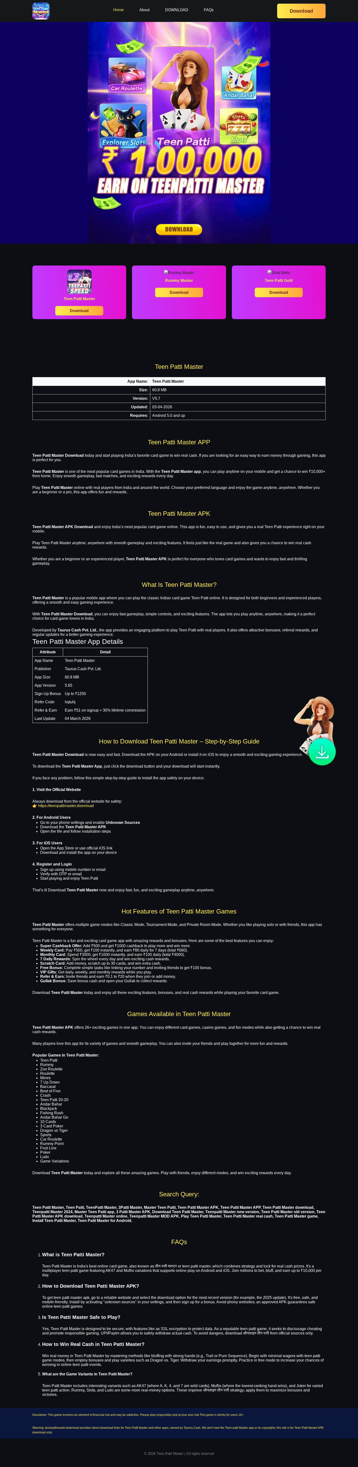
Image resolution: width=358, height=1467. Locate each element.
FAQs (209, 10)
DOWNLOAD (176, 10)
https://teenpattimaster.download (66, 806)
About (144, 10)
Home (118, 10)
